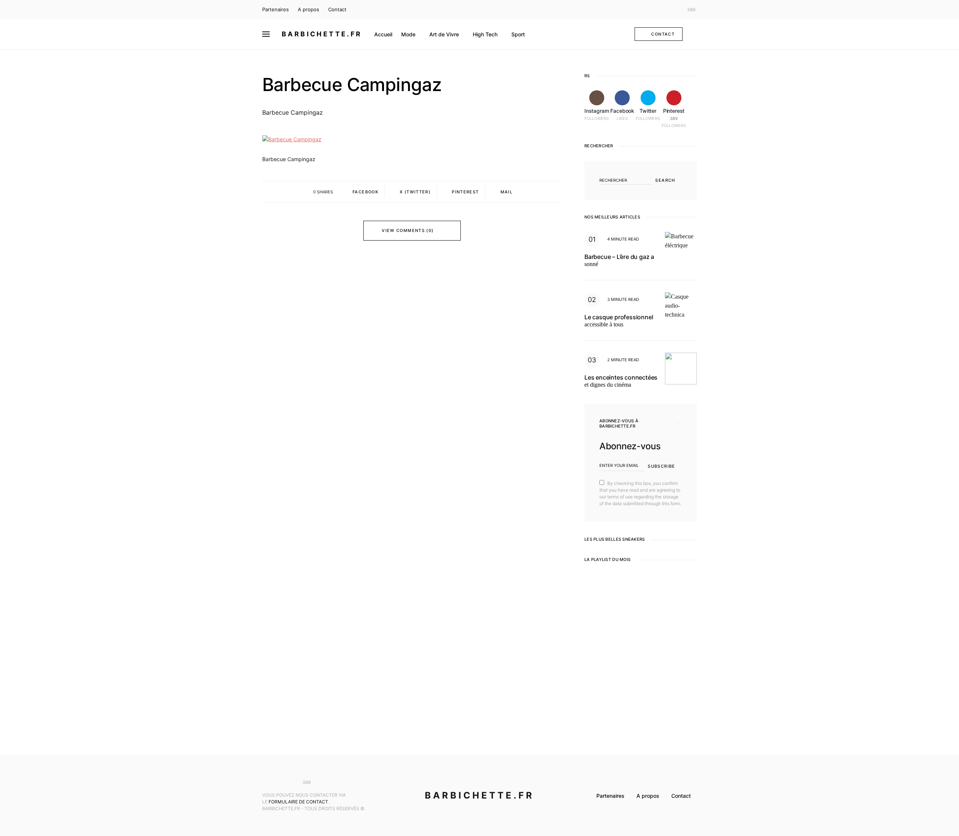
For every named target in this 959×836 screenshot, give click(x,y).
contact (663, 34)
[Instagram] (650, 9)
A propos (308, 9)
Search (665, 180)
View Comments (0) (407, 230)
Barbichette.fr (322, 34)
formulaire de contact (298, 802)
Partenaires (275, 9)
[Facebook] (660, 9)
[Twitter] (672, 9)
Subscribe (661, 466)
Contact (337, 9)
